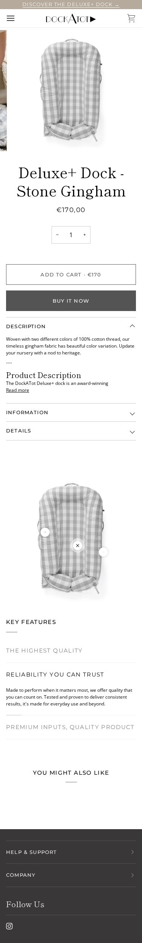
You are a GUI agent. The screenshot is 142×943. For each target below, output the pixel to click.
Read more (17, 390)
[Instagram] (9, 926)
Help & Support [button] (31, 852)
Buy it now (71, 301)
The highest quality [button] (44, 650)
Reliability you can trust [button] (55, 674)
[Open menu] (17, 18)
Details (18, 431)
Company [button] (20, 875)
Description (26, 326)
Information (27, 412)
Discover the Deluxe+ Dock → (71, 4)
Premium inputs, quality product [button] (70, 727)
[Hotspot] (45, 532)
